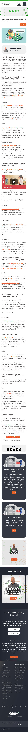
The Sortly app (12, 278)
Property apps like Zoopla (9, 146)
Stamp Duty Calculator (7, 684)
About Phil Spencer (19, 687)
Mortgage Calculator (6, 690)
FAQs (16, 690)
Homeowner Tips (6, 670)
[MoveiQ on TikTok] (16, 706)
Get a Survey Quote (19, 676)
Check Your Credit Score (7, 692)
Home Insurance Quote (20, 670)
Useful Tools (5, 681)
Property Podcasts (6, 676)
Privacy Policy (5, 723)
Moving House (5, 672)
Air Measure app (8, 321)
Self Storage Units (19, 673)
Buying (23, 24)
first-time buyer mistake (16, 263)
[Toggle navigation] (24, 4)
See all (13, 559)
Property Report (18, 665)
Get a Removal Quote (19, 672)
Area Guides (5, 673)
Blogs (3, 675)
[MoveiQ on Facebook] (20, 706)
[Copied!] (17, 449)
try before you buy (15, 119)
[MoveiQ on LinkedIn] (24, 706)
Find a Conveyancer (19, 675)
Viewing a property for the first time (12, 169)
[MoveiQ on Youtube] (3, 706)
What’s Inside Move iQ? (20, 685)
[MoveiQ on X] (12, 706)
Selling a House (5, 669)
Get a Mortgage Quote (20, 667)
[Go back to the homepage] (6, 3)
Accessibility (12, 723)
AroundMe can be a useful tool (10, 209)
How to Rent (5, 667)
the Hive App (7, 393)
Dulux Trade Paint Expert (9, 338)
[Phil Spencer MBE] (6, 49)
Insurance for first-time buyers (10, 283)
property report (7, 425)
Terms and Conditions (19, 723)
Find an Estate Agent (7, 682)
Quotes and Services (19, 664)
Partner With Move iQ (19, 688)
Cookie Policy (18, 692)
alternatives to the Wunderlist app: (13, 268)
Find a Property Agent (7, 685)
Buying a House (5, 665)
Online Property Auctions (20, 669)
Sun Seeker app (6, 249)
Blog (7, 19)
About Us (17, 684)
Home (3, 19)
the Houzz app (14, 356)
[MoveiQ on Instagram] (7, 706)
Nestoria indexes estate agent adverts (12, 105)
